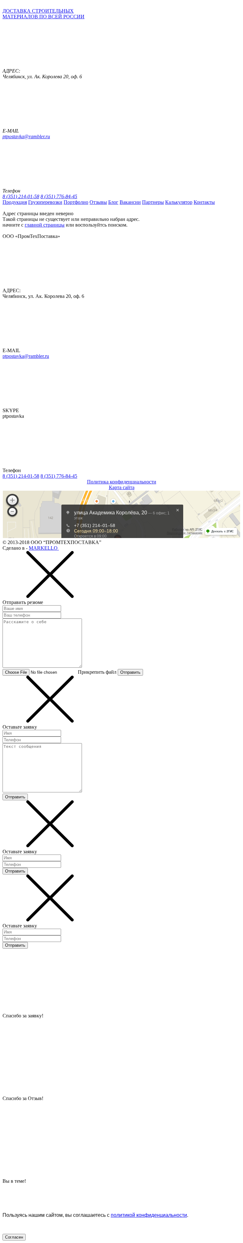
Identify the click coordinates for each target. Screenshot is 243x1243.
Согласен (14, 1237)
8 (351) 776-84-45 (58, 196)
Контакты (204, 202)
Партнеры (153, 202)
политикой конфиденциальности (149, 1215)
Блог (113, 202)
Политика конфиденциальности (121, 481)
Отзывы (98, 202)
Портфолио (76, 202)
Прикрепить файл (97, 672)
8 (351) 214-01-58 (21, 196)
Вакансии (130, 202)
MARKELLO (44, 548)
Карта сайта (121, 487)
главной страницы (45, 225)
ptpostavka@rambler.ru (26, 136)
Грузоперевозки (45, 202)
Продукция (15, 202)
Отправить (130, 672)
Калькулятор (178, 202)
